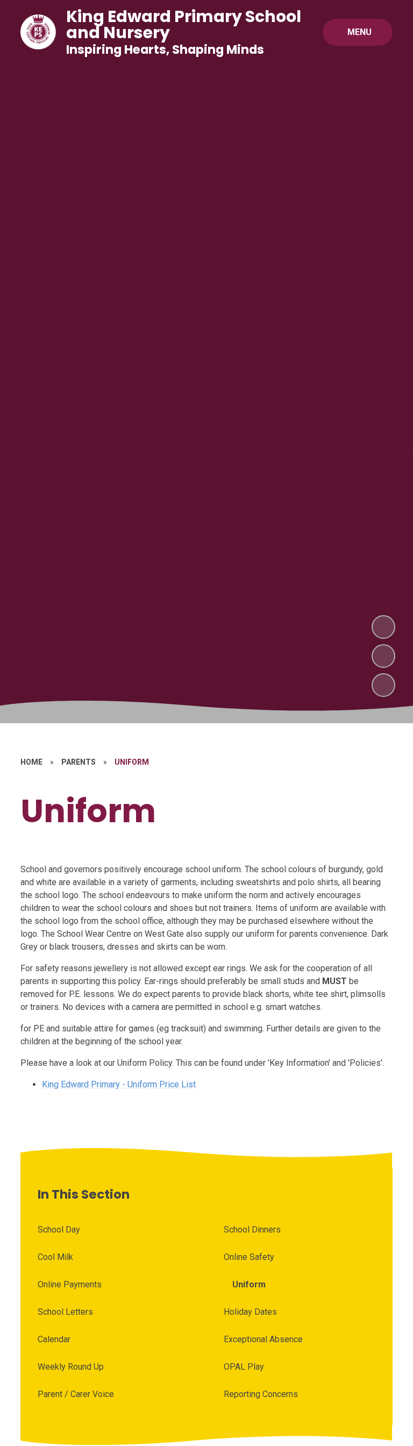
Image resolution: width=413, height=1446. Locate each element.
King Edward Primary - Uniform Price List (119, 1084)
